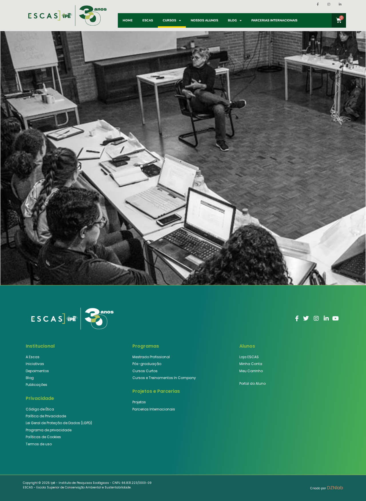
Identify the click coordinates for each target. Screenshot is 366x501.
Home (128, 20)
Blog (232, 20)
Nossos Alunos (204, 20)
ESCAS (147, 20)
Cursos (169, 20)
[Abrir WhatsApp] (351, 486)
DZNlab (335, 487)
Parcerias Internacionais (274, 20)
